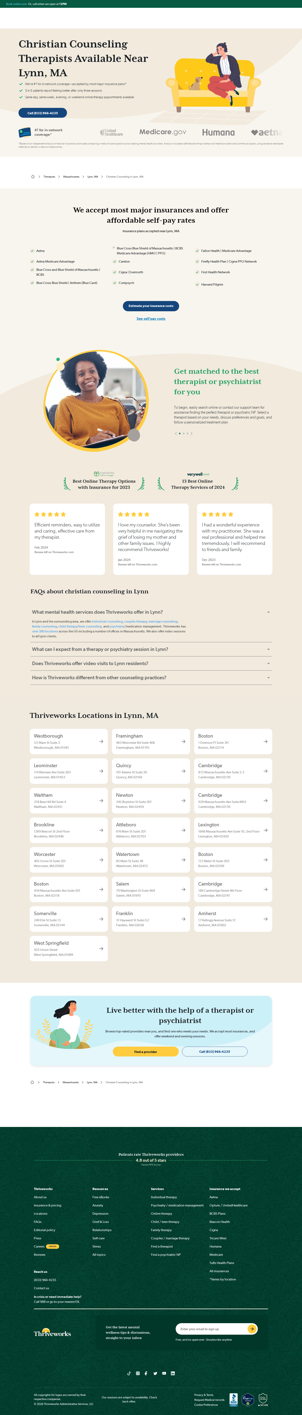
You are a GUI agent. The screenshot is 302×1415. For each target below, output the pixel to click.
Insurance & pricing (47, 1205)
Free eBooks (100, 1197)
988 (43, 1302)
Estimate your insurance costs (151, 306)
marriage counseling (163, 621)
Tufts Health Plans (222, 1263)
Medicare (216, 1255)
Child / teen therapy (165, 1222)
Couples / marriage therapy (170, 1238)
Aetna (214, 1197)
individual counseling (107, 621)
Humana (215, 1246)
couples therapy (135, 621)
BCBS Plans (218, 1213)
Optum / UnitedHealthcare (229, 1205)
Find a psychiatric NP (166, 1255)
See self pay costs (151, 318)
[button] (208, 446)
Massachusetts (71, 176)
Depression (100, 1213)
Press (37, 1238)
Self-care (98, 1238)
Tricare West (218, 1238)
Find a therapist (162, 1246)
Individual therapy (164, 1197)
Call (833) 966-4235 (43, 113)
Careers (39, 1246)
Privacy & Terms (203, 1395)
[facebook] (147, 1373)
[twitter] (155, 1373)
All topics (99, 1255)
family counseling (44, 626)
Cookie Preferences (206, 1404)
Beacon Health (220, 1222)
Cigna (214, 1230)
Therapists (49, 176)
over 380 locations (45, 631)
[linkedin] (173, 1373)
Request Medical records (209, 1399)
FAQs (37, 1222)
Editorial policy (44, 1230)
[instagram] (138, 1373)
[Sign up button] (252, 1328)
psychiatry (117, 626)
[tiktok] (129, 1373)
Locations (40, 1213)
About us (40, 1197)
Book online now (17, 4)
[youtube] (164, 1373)
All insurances (219, 1271)
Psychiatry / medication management (177, 1205)
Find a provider (145, 1052)
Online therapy (161, 1213)
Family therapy (161, 1230)
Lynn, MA (93, 176)
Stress (96, 1246)
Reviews (39, 1255)
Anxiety (97, 1205)
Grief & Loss (100, 1222)
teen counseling (90, 626)
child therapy (68, 626)
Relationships (102, 1230)
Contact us (41, 1288)
